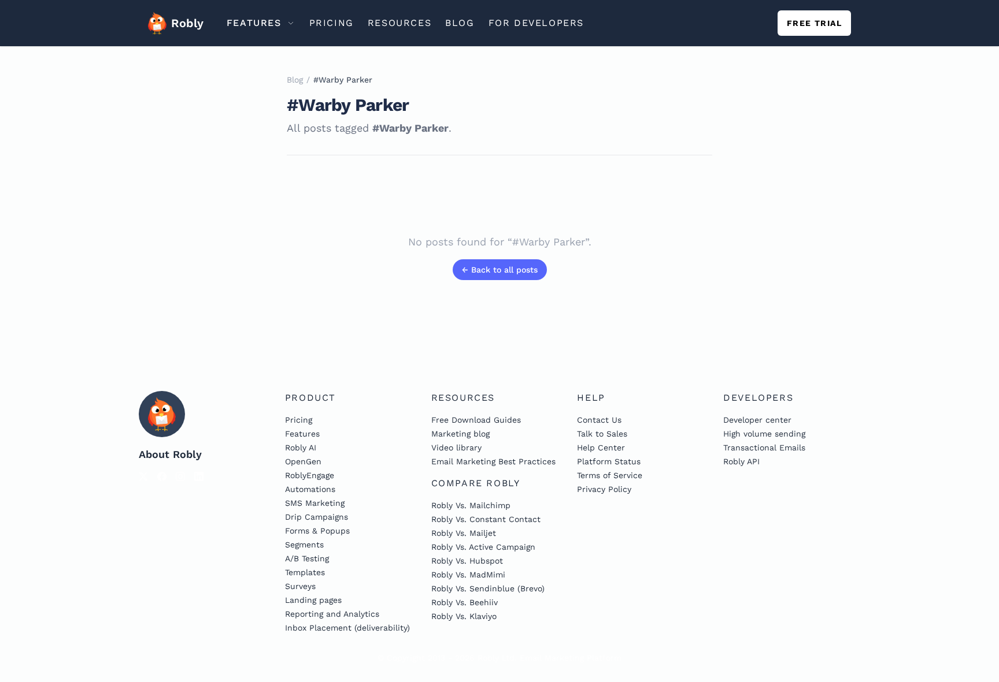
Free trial (814, 23)
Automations (310, 489)
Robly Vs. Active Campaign (483, 546)
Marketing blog (460, 433)
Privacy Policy (604, 489)
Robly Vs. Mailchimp (470, 505)
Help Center (601, 447)
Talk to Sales (602, 433)
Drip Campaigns (316, 516)
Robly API (741, 461)
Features (302, 433)
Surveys (300, 586)
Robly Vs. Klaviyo (464, 616)
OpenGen (303, 461)
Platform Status (609, 461)
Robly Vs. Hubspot (467, 560)
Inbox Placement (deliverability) (347, 627)
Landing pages (313, 600)
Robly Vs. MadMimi (468, 574)
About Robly (170, 454)
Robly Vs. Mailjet (463, 533)
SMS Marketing (315, 503)
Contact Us (599, 419)
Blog (295, 79)
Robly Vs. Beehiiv (464, 602)
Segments (304, 544)
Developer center (757, 419)
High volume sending (764, 433)
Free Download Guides (476, 419)
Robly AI (300, 447)
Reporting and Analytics (332, 613)
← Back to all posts (500, 269)
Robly (184, 23)
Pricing (298, 419)
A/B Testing (307, 558)
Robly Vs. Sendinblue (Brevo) (488, 588)
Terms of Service (609, 475)
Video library (456, 447)
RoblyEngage (309, 475)
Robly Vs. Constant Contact (486, 519)
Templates (305, 572)
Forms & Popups (317, 530)
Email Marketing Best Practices (493, 461)
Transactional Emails (764, 447)
